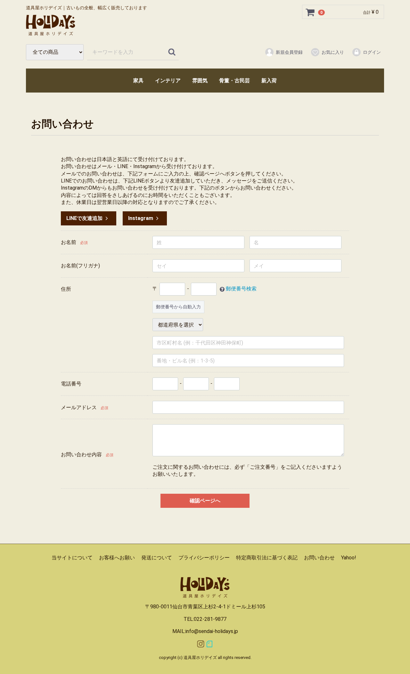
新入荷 (269, 80)
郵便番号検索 (241, 289)
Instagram (140, 218)
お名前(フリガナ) (80, 266)
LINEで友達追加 (84, 218)
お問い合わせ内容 (81, 454)
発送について (156, 558)
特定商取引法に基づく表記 (267, 558)
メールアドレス (79, 407)
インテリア (168, 80)
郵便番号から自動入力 (178, 306)
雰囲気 (200, 80)
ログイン (372, 52)
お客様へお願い (117, 558)
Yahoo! (348, 558)
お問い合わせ (319, 558)
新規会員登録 (289, 52)
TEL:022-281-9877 (205, 619)
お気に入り (333, 52)
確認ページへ (205, 501)
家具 (138, 80)
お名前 (68, 242)
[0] (310, 12)
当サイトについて (72, 558)
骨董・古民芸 (234, 80)
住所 (66, 289)
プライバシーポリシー (204, 558)
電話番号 (71, 384)
